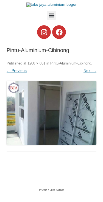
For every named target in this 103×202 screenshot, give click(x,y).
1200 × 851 (36, 63)
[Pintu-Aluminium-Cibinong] (51, 113)
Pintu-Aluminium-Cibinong (70, 63)
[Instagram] (44, 32)
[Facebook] (59, 32)
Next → (89, 70)
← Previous (17, 70)
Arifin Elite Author (53, 189)
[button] (51, 15)
